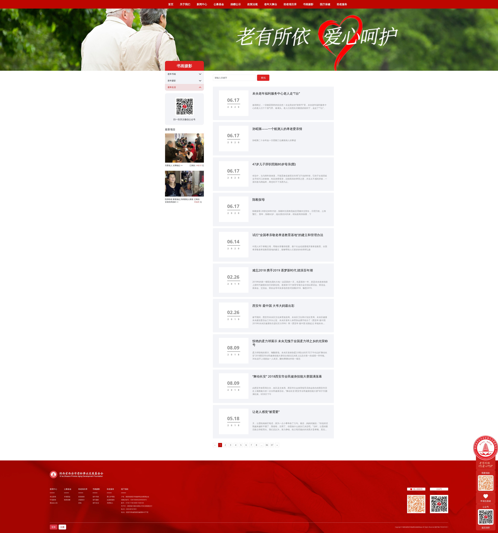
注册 (62, 527)
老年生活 (172, 87)
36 (267, 445)
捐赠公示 (235, 4)
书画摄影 (308, 4)
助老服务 (342, 4)
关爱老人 (110, 503)
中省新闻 (53, 500)
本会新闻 (53, 497)
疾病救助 (81, 497)
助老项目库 (290, 4)
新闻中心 (202, 4)
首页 (170, 4)
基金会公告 (54, 503)
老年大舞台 (270, 4)
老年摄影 (172, 80)
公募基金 (219, 4)
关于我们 (185, 4)
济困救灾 (81, 500)
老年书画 (172, 74)
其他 (79, 503)
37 (272, 445)
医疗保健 (325, 4)
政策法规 (252, 4)
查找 (263, 77)
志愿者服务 (111, 500)
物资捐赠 (67, 500)
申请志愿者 (485, 501)
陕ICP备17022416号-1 (441, 527)
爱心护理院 (111, 497)
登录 (53, 527)
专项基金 (67, 497)
